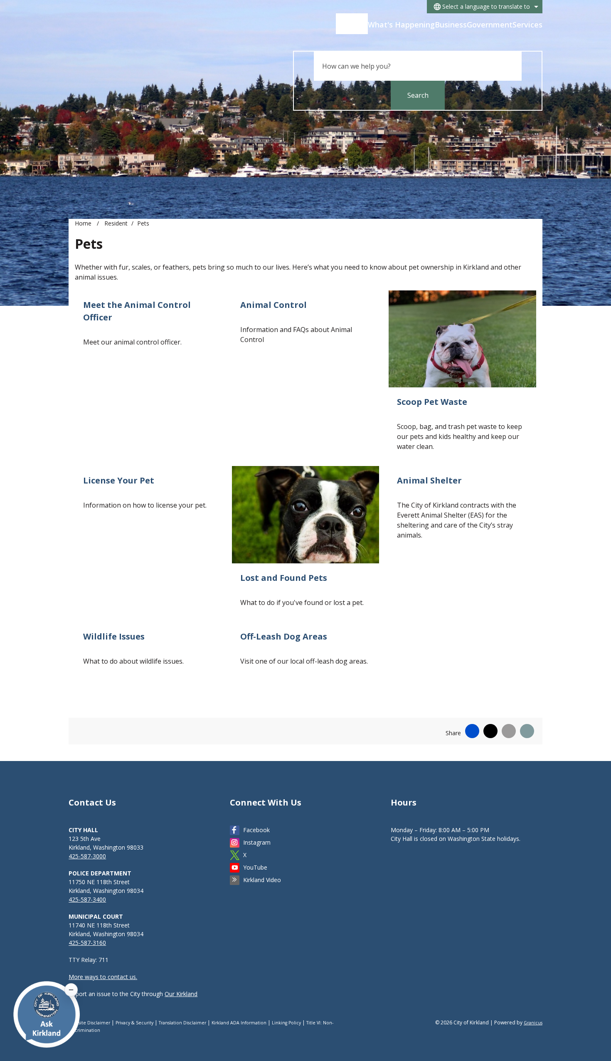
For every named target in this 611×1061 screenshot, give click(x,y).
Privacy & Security (134, 1023)
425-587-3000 (87, 856)
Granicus (533, 1023)
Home (83, 223)
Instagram (257, 842)
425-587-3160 (87, 943)
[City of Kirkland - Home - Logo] (133, 27)
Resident (116, 223)
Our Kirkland (181, 994)
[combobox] (484, 6)
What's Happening (401, 25)
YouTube (255, 867)
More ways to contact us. (103, 977)
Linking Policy (286, 1023)
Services (527, 25)
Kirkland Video (262, 880)
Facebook (256, 830)
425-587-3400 (87, 899)
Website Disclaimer (89, 1023)
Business (451, 25)
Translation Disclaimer (182, 1023)
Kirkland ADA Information (239, 1023)
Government (489, 25)
